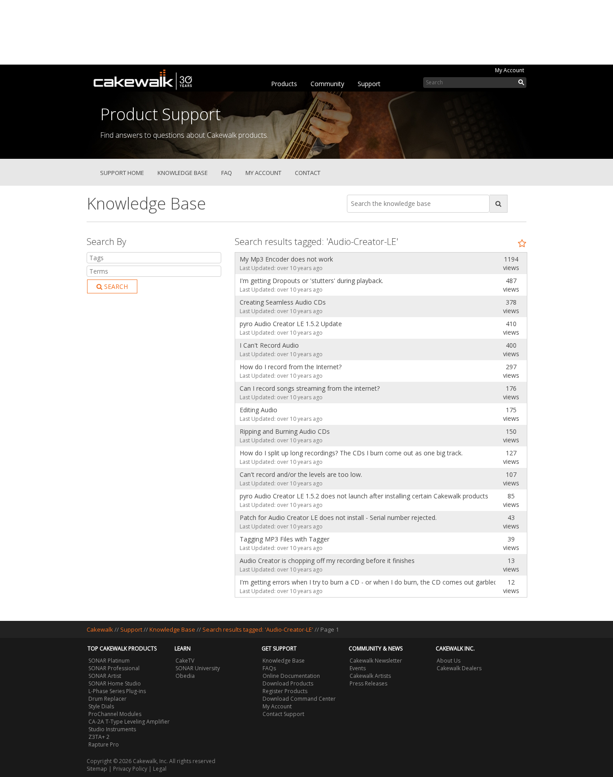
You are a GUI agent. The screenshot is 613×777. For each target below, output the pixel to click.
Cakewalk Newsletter (376, 660)
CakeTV (184, 660)
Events (358, 668)
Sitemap (97, 769)
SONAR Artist (104, 676)
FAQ (226, 173)
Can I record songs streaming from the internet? (310, 388)
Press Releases (368, 683)
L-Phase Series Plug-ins (117, 691)
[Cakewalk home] (147, 78)
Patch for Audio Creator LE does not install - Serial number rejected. (338, 517)
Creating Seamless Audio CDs (283, 302)
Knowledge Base (183, 173)
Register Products (285, 691)
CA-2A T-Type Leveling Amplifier (129, 721)
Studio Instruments (112, 729)
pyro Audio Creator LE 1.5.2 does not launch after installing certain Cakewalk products (364, 496)
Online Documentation (291, 676)
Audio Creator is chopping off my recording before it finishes (327, 560)
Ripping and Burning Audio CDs (285, 431)
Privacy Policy (130, 769)
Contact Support (283, 714)
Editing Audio (258, 410)
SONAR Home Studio (114, 683)
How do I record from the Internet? (291, 366)
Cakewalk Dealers (459, 668)
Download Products (288, 683)
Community (327, 83)
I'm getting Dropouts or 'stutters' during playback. (311, 280)
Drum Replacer (107, 699)
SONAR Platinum (109, 660)
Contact (307, 173)
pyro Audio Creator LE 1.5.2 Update (291, 323)
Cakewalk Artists (370, 676)
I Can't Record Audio (269, 345)
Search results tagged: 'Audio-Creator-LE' (258, 629)
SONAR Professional (114, 668)
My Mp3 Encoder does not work (286, 259)
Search (115, 286)
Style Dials (101, 706)
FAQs (269, 668)
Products (284, 83)
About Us (448, 660)
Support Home (122, 173)
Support (369, 83)
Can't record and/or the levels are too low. (301, 474)
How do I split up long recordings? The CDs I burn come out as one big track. (351, 453)
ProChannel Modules (114, 714)
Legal (159, 769)
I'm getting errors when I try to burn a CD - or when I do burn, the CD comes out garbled (365, 582)
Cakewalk (100, 629)
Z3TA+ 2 (98, 737)
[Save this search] (522, 243)
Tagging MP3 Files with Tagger (284, 539)
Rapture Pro (103, 744)
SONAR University (197, 668)
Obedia (185, 676)
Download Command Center (299, 699)
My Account (509, 70)
